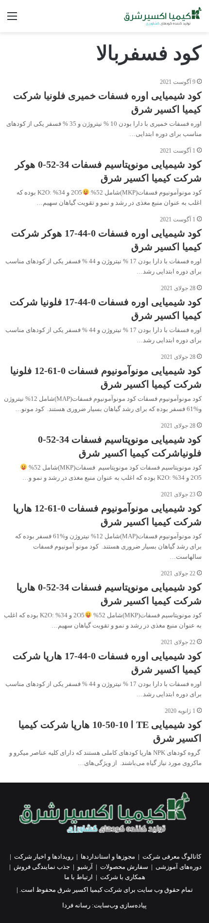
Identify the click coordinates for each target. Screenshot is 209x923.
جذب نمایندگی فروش (42, 866)
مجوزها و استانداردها (108, 856)
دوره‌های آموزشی (179, 866)
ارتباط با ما (78, 877)
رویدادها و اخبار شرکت (43, 856)
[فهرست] (12, 20)
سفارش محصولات (124, 866)
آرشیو (85, 866)
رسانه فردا (76, 905)
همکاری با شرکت (122, 877)
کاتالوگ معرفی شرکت (171, 856)
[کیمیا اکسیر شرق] (163, 16)
